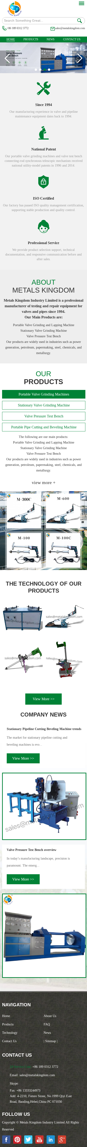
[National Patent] (43, 133)
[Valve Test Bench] (43, 72)
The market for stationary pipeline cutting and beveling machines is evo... (37, 741)
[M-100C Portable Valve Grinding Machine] (63, 550)
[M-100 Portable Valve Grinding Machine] (24, 550)
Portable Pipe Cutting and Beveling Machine (44, 427)
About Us (50, 1016)
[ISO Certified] (43, 182)
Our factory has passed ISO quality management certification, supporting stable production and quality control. (43, 208)
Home (10, 39)
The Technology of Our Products (43, 587)
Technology (9, 1032)
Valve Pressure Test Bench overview (31, 850)
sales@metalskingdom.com (70, 28)
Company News (43, 714)
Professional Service (43, 243)
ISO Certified (43, 198)
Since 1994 (43, 105)
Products (30, 39)
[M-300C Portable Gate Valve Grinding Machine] (24, 511)
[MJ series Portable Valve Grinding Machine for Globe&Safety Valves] (23, 660)
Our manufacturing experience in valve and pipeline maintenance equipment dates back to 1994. (44, 114)
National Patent (43, 149)
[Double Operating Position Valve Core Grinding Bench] (23, 618)
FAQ (47, 1024)
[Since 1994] (43, 88)
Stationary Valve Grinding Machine (44, 405)
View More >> (44, 699)
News (51, 39)
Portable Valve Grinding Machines (44, 394)
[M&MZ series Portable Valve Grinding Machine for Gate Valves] (64, 618)
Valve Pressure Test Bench (43, 416)
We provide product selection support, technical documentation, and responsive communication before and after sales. (43, 254)
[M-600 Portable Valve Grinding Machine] (63, 511)
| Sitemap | (51, 1041)
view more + (43, 482)
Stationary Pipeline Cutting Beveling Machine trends (44, 729)
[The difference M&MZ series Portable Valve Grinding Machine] (64, 660)
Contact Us (72, 39)
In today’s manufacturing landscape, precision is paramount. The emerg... (38, 862)
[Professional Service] (43, 226)
